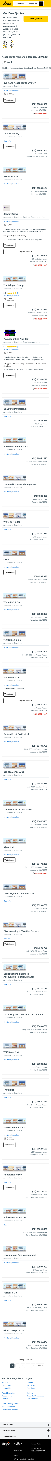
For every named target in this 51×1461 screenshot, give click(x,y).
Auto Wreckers (32, 1399)
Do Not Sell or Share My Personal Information (38, 1450)
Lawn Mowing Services (11, 1404)
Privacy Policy (36, 1444)
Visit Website (9, 100)
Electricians (6, 1385)
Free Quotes (36, 19)
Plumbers (6, 1382)
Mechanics (30, 1385)
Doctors (5, 1399)
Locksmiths (6, 1388)
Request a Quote (25, 252)
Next (39, 1366)
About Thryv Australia (18, 1444)
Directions (7, 90)
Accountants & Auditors (12, 86)
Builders (29, 1393)
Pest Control (31, 1388)
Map (8, 62)
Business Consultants (31, 217)
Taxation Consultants (31, 342)
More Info (15, 90)
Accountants (7, 1396)
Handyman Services (10, 1409)
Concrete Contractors (35, 1396)
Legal (16, 1455)
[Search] (41, 3)
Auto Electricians (8, 1393)
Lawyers (29, 1382)
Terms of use (18, 1450)
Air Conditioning (8, 1406)
